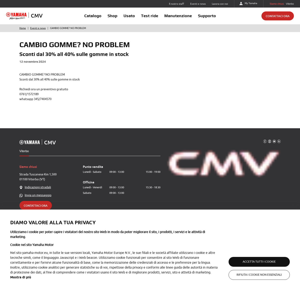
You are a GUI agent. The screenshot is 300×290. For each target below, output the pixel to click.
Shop (112, 15)
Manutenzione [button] (178, 15)
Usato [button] (129, 15)
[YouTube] (274, 141)
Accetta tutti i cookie (259, 261)
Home (22, 28)
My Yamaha (251, 3)
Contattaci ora (278, 16)
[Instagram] (269, 141)
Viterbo (24, 151)
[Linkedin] (279, 141)
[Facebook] (265, 141)
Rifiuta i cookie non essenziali (259, 275)
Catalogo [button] (92, 15)
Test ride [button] (149, 15)
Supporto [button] (207, 15)
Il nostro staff (176, 4)
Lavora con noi (220, 4)
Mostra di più (20, 277)
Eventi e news (198, 4)
